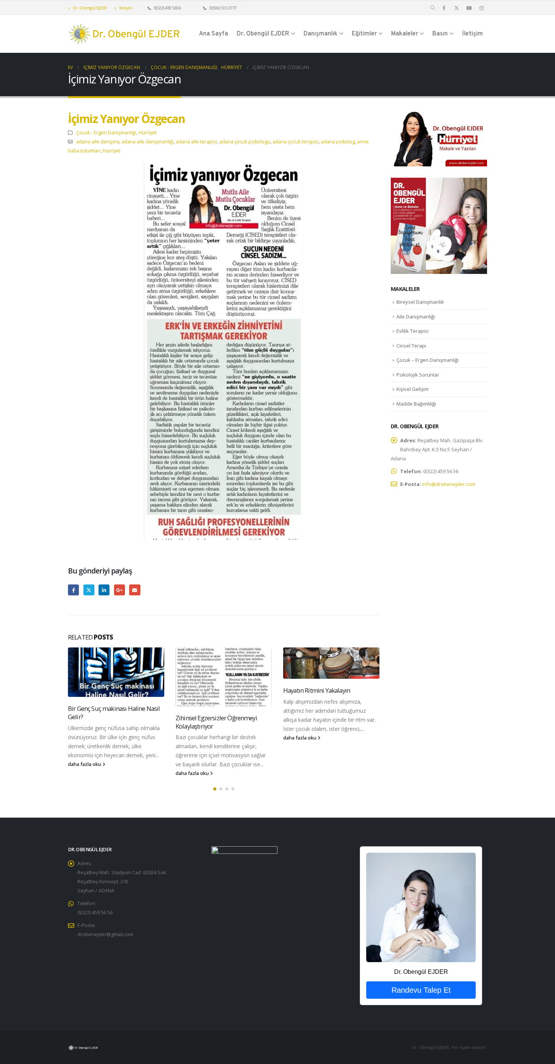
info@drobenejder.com (448, 484)
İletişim (125, 8)
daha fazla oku (85, 773)
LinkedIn (104, 589)
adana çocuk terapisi (296, 141)
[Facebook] (444, 8)
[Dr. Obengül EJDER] (420, 907)
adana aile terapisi (196, 141)
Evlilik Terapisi (412, 331)
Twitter (88, 589)
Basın (440, 34)
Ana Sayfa (213, 34)
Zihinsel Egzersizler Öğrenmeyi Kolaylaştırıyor (109, 721)
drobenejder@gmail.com (105, 934)
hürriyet (111, 151)
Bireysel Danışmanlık (420, 301)
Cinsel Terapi (411, 345)
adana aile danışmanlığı (148, 141)
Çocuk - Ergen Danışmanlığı (106, 132)
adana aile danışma (97, 141)
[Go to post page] (116, 676)
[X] (456, 8)
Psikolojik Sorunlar (417, 374)
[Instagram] (481, 8)
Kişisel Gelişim (412, 389)
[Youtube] (469, 8)
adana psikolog (338, 141)
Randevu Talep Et (421, 990)
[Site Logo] (124, 34)
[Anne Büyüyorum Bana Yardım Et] (439, 225)
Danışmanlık (321, 34)
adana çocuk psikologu (244, 141)
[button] (433, 8)
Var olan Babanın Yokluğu (317, 708)
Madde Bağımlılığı (416, 403)
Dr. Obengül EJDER (89, 8)
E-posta (134, 589)
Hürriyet (148, 132)
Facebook (73, 589)
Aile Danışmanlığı (415, 316)
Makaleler (404, 34)
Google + (119, 589)
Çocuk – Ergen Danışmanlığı (427, 360)
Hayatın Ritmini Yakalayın (209, 690)
